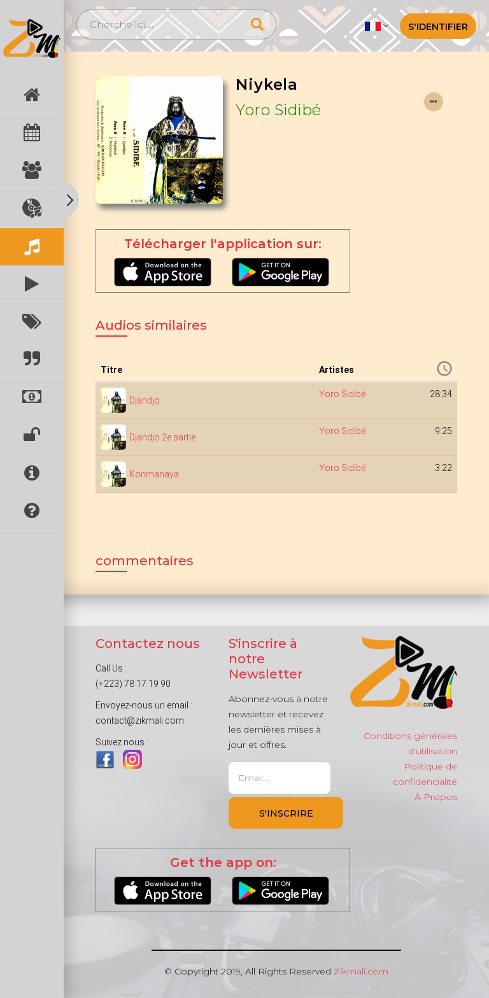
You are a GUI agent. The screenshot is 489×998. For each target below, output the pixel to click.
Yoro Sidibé (279, 110)
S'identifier (438, 26)
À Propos (436, 797)
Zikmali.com (361, 971)
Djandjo (144, 400)
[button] (376, 25)
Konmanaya (154, 474)
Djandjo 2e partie (162, 437)
